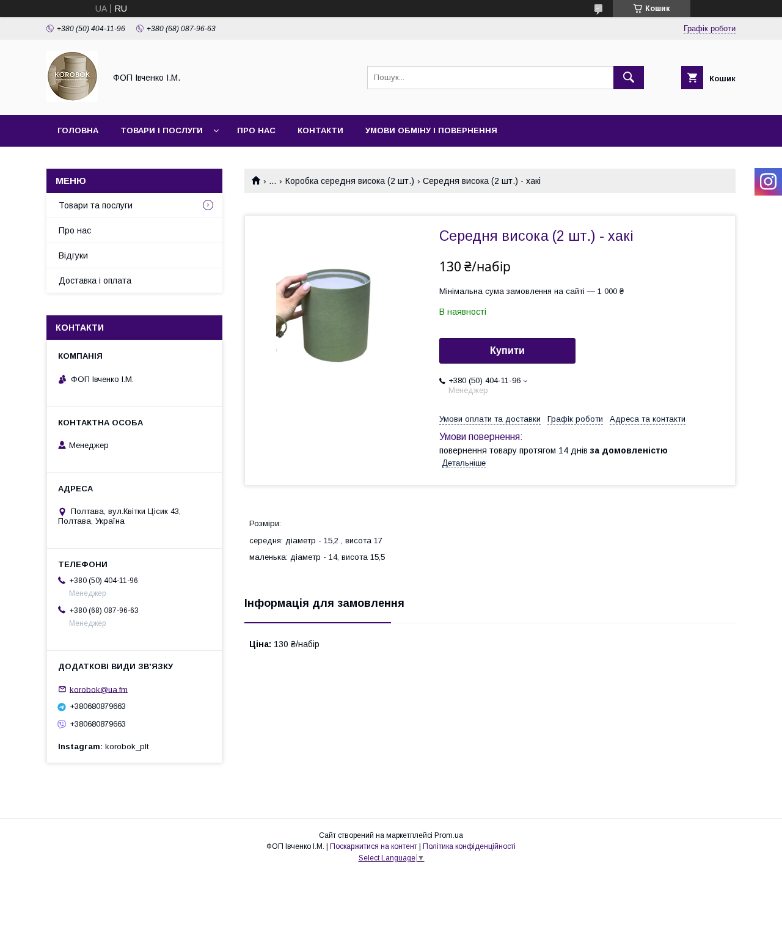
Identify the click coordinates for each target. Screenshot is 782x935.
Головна (77, 130)
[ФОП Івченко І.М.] (72, 99)
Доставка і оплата (95, 280)
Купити (507, 350)
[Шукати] (628, 77)
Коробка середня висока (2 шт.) (349, 181)
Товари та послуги (96, 205)
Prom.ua (448, 835)
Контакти (320, 130)
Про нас (256, 130)
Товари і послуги (161, 130)
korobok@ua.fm (99, 689)
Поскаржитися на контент (373, 846)
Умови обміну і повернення (431, 130)
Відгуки (73, 255)
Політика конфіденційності (469, 846)
